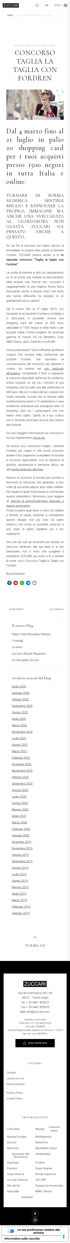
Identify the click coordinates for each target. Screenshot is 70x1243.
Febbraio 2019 (21, 906)
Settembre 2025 (22, 706)
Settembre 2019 (22, 861)
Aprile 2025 (19, 719)
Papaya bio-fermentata (49, 1185)
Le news (17, 647)
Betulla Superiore (45, 1174)
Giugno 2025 (20, 712)
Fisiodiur (12, 1168)
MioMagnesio (43, 1136)
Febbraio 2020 (21, 829)
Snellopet (27, 1197)
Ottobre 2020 (20, 777)
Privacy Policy (14, 1092)
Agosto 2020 (20, 790)
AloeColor (13, 1148)
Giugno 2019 (20, 881)
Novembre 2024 (22, 732)
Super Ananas (43, 1168)
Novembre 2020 (22, 770)
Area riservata (37, 1043)
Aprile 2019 (19, 893)
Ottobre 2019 (20, 855)
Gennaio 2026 (20, 693)
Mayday (47, 1129)
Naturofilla (13, 1191)
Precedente (17, 609)
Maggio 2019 (20, 887)
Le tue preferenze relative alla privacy (39, 1231)
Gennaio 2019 (20, 913)
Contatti (11, 1072)
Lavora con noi (15, 1078)
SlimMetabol (42, 1154)
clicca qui (39, 437)
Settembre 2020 (22, 783)
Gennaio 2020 (20, 835)
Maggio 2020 (20, 809)
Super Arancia (15, 1174)
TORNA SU (35, 945)
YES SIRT (40, 1179)
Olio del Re (13, 1185)
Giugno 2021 (20, 745)
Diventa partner (15, 1084)
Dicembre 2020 (21, 764)
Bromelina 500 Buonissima (20, 1155)
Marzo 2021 (19, 751)
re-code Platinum (17, 1179)
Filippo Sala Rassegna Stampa (31, 634)
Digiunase (13, 1162)
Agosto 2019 (20, 868)
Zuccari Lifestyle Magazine (28, 653)
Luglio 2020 (19, 796)
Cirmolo (11, 1142)
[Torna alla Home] (11, 5)
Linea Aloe (13, 1129)
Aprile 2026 (19, 686)
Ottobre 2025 (20, 699)
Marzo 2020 (19, 822)
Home (10, 14)
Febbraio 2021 (21, 757)
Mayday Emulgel (16, 1136)
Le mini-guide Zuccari (25, 660)
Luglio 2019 (19, 874)
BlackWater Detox (46, 1148)
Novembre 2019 (22, 848)
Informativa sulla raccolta (22, 1238)
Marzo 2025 (19, 725)
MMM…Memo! (43, 1191)
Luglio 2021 (19, 738)
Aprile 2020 (19, 816)
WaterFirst (41, 1142)
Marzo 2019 (19, 900)
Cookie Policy (14, 1098)
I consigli (17, 640)
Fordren (40, 1162)
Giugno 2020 (20, 803)
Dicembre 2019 (21, 842)
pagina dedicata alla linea (27, 469)
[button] (38, 5)
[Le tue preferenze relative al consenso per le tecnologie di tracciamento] (63, 1236)
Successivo (56, 609)
